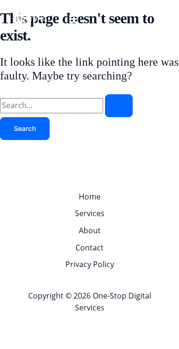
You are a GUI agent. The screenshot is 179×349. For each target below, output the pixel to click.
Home (90, 196)
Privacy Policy (89, 264)
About (90, 230)
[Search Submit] (119, 105)
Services (90, 213)
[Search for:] (66, 105)
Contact (89, 247)
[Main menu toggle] (73, 19)
